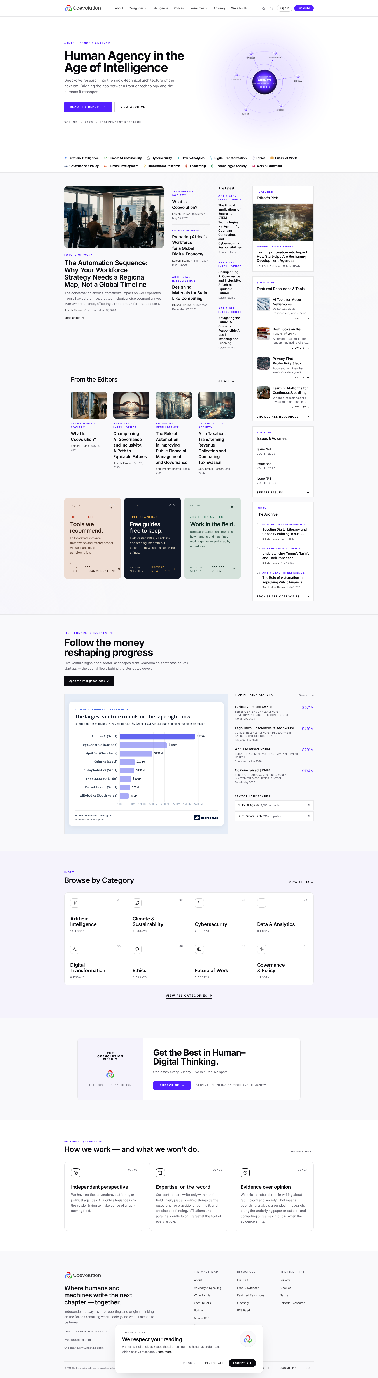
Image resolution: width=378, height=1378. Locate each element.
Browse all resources (278, 416)
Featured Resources (250, 1295)
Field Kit (242, 1280)
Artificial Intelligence (184, 278)
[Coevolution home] (83, 8)
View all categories (186, 995)
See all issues (270, 492)
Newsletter (201, 1318)
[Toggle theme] (264, 8)
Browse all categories (278, 596)
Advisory (219, 8)
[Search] (271, 8)
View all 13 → (301, 882)
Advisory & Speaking (208, 1288)
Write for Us (239, 8)
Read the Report (85, 107)
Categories (136, 8)
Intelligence (160, 8)
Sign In (284, 8)
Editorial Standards (292, 1303)
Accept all (242, 1363)
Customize (189, 1363)
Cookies (285, 1288)
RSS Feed (243, 1310)
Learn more (164, 1351)
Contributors (202, 1303)
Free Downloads (248, 1288)
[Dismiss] (257, 1330)
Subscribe (304, 8)
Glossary (243, 1303)
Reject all (214, 1363)
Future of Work (78, 254)
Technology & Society (184, 193)
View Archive (132, 107)
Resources (197, 8)
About (119, 8)
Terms (284, 1295)
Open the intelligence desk (87, 681)
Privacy (285, 1280)
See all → (225, 381)
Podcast (179, 8)
